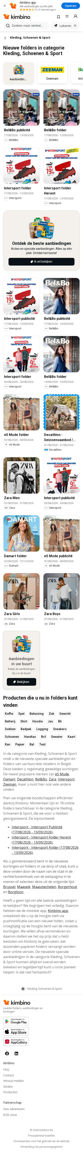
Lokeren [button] (65, 26)
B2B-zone (10, 1115)
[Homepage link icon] (23, 989)
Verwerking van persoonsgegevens (41, 1147)
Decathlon (25, 779)
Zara (52, 779)
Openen (70, 6)
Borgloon (15, 892)
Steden (8, 1086)
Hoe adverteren (14, 1109)
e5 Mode (62, 774)
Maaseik (23, 886)
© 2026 (41, 1130)
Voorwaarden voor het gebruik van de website (42, 1141)
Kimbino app (58, 910)
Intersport (66, 779)
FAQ (6, 1069)
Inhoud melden (13, 1081)
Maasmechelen (44, 886)
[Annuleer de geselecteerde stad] (75, 25)
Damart (9, 779)
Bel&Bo (41, 779)
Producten (10, 1092)
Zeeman (9, 784)
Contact (8, 1075)
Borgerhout (67, 886)
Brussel (9, 886)
